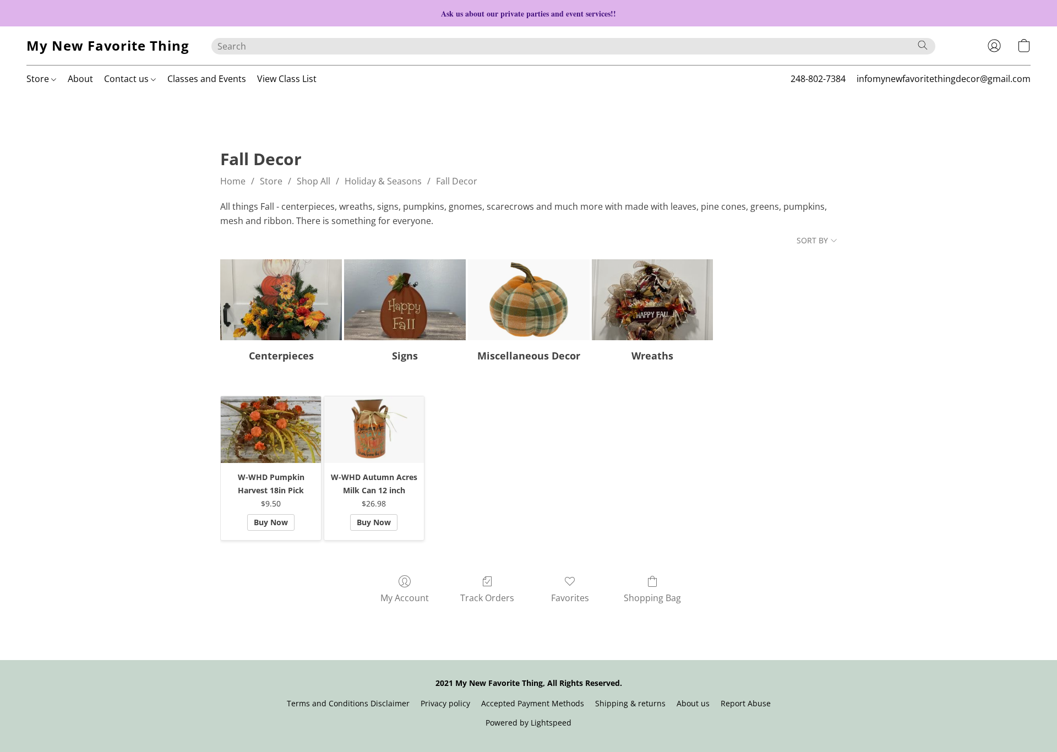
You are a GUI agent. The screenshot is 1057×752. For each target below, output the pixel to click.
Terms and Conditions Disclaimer (348, 703)
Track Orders (487, 598)
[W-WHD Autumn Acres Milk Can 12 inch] (374, 429)
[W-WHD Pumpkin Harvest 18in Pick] (270, 429)
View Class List (287, 79)
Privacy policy (445, 703)
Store (38, 79)
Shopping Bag (652, 598)
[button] (107, 45)
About (80, 79)
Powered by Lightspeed (528, 722)
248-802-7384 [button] (818, 79)
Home (233, 181)
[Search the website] (922, 45)
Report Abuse (746, 703)
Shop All (313, 181)
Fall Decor (456, 181)
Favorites (570, 598)
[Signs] (405, 299)
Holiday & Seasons (383, 181)
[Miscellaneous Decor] (529, 299)
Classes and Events (206, 79)
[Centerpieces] (281, 299)
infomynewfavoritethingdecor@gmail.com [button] (944, 79)
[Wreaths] (652, 299)
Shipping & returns (630, 703)
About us (693, 703)
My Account (404, 598)
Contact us (127, 79)
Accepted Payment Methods (532, 703)
